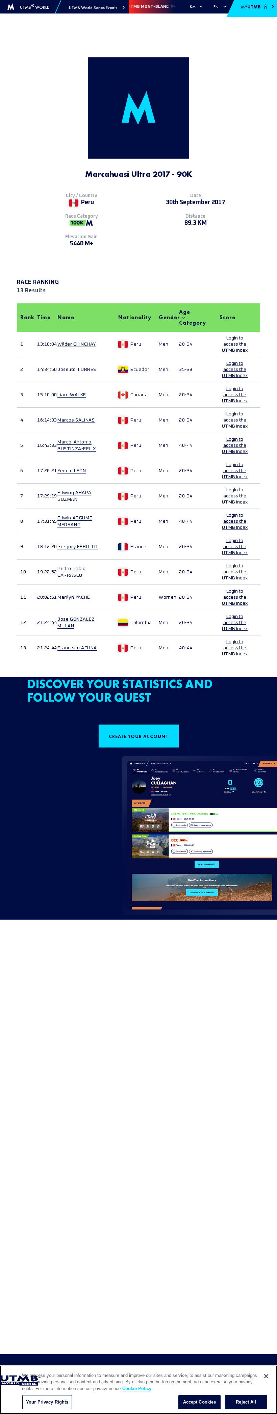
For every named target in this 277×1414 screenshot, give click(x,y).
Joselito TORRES (76, 369)
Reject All (246, 1402)
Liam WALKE (71, 394)
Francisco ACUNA (77, 648)
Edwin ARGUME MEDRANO (74, 521)
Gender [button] (165, 317)
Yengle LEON (71, 470)
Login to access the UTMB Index (235, 344)
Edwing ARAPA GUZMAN (74, 496)
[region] (138, 1389)
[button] (97, 7)
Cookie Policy (136, 1388)
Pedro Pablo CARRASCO (71, 572)
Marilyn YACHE (73, 597)
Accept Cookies (199, 1402)
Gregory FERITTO (77, 546)
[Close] (266, 1376)
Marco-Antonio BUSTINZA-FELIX (76, 445)
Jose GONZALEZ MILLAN (76, 622)
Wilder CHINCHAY (76, 344)
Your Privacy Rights (47, 1402)
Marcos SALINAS (76, 420)
